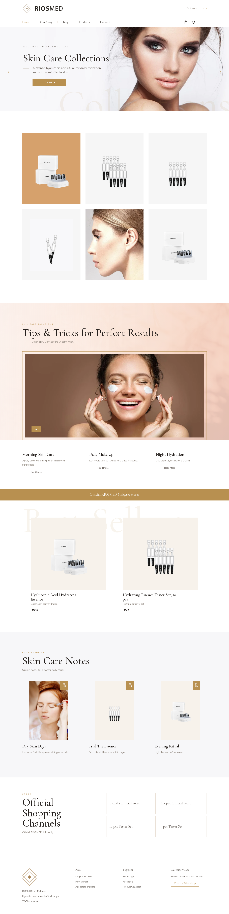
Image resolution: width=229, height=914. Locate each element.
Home (26, 22)
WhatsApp (128, 876)
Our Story (46, 22)
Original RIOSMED (84, 876)
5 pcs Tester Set (171, 826)
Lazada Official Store (124, 803)
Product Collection (132, 886)
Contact (105, 22)
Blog (66, 22)
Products (84, 22)
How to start (81, 881)
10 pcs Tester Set (121, 826)
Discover (49, 82)
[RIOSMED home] (42, 8)
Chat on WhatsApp (185, 883)
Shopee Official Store (176, 803)
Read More (36, 472)
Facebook (128, 881)
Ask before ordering (85, 886)
